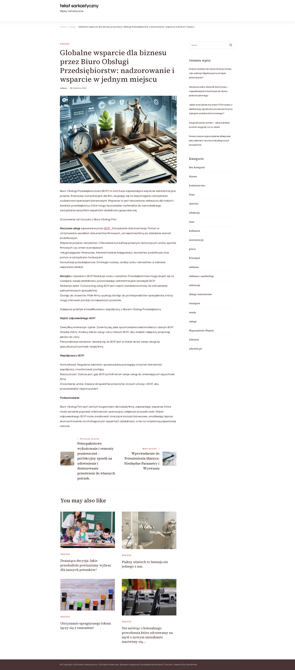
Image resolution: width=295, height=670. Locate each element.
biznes (193, 176)
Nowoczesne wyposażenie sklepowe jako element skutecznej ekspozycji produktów (210, 140)
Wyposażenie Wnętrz (201, 330)
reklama (194, 267)
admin (63, 88)
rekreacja (194, 285)
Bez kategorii (197, 167)
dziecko (194, 203)
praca (192, 249)
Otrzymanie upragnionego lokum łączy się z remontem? (85, 625)
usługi (65, 44)
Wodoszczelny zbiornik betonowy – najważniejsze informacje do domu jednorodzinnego (209, 91)
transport (194, 303)
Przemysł (194, 258)
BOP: (108, 228)
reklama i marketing (201, 276)
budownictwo (197, 185)
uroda (192, 312)
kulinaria (194, 230)
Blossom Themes (164, 665)
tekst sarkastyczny (79, 5)
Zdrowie (194, 339)
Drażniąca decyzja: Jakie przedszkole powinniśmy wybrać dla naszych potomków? (85, 565)
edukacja (194, 212)
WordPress (191, 665)
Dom (192, 194)
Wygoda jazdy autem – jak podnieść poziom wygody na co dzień (209, 125)
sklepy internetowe (200, 294)
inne (191, 221)
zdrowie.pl (195, 348)
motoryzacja (196, 240)
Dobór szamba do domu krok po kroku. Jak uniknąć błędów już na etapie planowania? (210, 73)
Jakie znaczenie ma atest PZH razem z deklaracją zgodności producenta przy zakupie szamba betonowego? (211, 109)
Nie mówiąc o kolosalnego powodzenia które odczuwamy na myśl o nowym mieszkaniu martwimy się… (147, 635)
